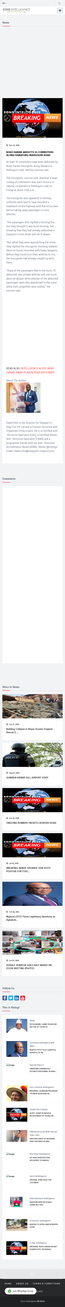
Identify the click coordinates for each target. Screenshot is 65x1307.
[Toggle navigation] (60, 10)
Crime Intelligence (38, 1243)
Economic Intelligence (40, 1220)
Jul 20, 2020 (13, 863)
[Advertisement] (32, 61)
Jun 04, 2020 (14, 960)
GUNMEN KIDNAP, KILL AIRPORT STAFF (27, 777)
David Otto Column (38, 1109)
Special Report (37, 1065)
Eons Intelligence (29, 1301)
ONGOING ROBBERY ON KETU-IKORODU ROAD (31, 822)
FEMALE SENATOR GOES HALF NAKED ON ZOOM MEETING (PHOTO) (29, 967)
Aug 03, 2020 (14, 773)
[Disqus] (32, 534)
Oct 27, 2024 (14, 724)
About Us (22, 1283)
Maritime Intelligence (40, 1154)
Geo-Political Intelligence (42, 1087)
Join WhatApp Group (23, 1291)
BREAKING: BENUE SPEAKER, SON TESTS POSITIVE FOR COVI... (28, 869)
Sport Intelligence (38, 1176)
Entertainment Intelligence (42, 1198)
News (32, 1020)
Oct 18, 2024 (14, 912)
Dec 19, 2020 (14, 145)
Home (8, 1283)
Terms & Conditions (46, 1283)
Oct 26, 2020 (14, 818)
